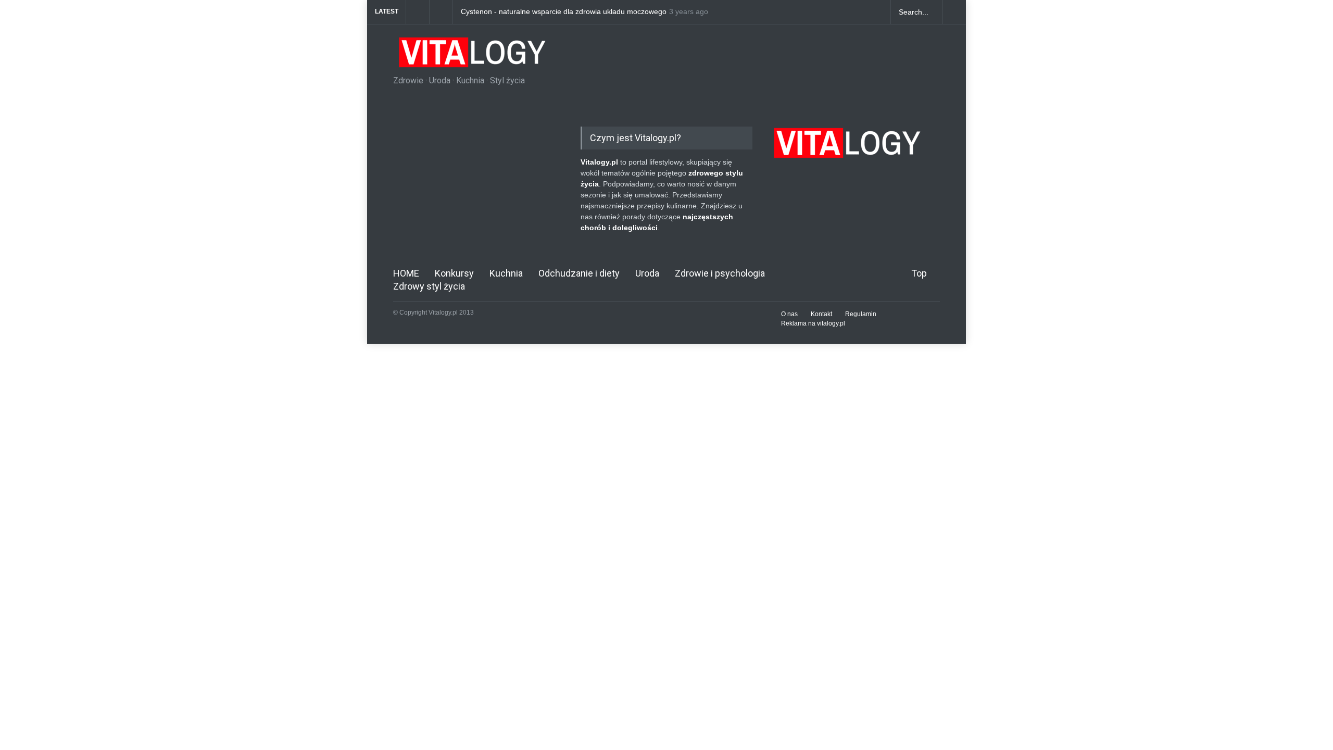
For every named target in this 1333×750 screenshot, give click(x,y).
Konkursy (454, 273)
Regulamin (860, 314)
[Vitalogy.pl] (470, 56)
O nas (789, 314)
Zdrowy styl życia (429, 286)
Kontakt (821, 314)
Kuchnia (506, 273)
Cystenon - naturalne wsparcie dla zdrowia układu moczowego (563, 12)
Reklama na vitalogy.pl (813, 323)
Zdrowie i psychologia (720, 273)
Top (919, 273)
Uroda (647, 273)
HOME (406, 273)
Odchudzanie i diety (579, 273)
